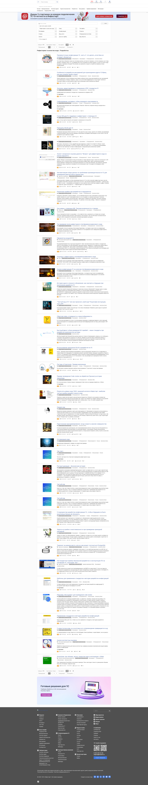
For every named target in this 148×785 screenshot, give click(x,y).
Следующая (62, 47)
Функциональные (43, 733)
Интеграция (42, 745)
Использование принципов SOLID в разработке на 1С (74, 347)
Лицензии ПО (61, 753)
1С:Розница (79, 739)
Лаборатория (43, 750)
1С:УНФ (78, 735)
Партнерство (61, 744)
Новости (41, 716)
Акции (59, 735)
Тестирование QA (81, 210)
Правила (96, 733)
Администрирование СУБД (88, 564)
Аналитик (79, 718)
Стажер (80, 103)
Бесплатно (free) (98, 58)
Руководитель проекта (82, 720)
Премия (41, 726)
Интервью (41, 722)
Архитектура (61, 728)
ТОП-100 (41, 724)
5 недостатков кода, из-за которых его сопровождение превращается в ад (82, 628)
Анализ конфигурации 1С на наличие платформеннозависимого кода (80, 269)
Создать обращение (100, 757)
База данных (42, 741)
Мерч (97, 723)
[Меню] (38, 2)
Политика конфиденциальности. (62, 772)
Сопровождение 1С (63, 733)
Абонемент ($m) (95, 103)
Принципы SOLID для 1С (65, 128)
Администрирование (44, 743)
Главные (41, 718)
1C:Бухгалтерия (95, 305)
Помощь (96, 735)
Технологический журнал (88, 176)
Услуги (59, 741)
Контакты (96, 739)
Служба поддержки (100, 743)
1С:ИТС (60, 737)
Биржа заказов (100, 719)
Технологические (62, 759)
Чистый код (61, 484)
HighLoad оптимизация (63, 176)
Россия (89, 117)
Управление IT (61, 726)
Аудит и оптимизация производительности (44, 760)
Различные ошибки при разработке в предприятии (74, 191)
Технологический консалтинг (46, 758)
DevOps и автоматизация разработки (66, 658)
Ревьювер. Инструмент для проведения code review (74, 595)
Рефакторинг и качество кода (65, 58)
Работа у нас (97, 737)
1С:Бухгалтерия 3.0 (92, 440)
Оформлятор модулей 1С (65, 238)
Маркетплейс (81, 727)
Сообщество (42, 747)
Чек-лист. (60, 451)
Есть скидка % (43, 39)
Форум (98, 721)
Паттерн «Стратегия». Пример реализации (71, 364)
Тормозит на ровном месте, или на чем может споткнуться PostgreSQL (81, 545)
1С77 (78, 749)
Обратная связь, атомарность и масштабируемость (74, 316)
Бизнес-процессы (62, 718)
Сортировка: (51, 44)
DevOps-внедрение (44, 756)
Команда (60, 724)
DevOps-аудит (43, 754)
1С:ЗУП (78, 741)
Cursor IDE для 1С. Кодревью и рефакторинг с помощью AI (77, 116)
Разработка (42, 739)
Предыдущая (41, 47)
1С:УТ (78, 737)
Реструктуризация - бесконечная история (71, 466)
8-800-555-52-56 (98, 753)
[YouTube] (106, 777)
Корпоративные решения (65, 750)
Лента (40, 720)
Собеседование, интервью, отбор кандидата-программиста (77, 101)
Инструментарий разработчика (65, 239)
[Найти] (109, 711)
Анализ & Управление (64, 715)
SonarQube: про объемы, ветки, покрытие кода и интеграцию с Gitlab (80, 656)
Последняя (70, 47)
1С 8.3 (80, 581)
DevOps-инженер (81, 722)
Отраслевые (61, 755)
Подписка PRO (43, 731)
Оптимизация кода (63, 439)
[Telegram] (95, 777)
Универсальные (81, 745)
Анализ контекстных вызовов (67, 640)
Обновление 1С (75, 58)
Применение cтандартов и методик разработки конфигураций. (78, 616)
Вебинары (60, 746)
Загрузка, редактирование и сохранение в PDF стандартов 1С (78, 88)
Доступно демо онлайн (45, 26)
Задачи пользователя (44, 737)
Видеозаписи (99, 717)
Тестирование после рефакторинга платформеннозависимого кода (79, 224)
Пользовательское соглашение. (45, 772)
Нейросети (61, 210)
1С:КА (78, 733)
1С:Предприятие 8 (90, 58)
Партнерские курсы (82, 724)
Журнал (41, 715)
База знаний (42, 729)
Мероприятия (100, 715)
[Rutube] (109, 777)
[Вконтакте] (98, 777)
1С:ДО (78, 743)
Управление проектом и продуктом (64, 721)
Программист (82, 58)
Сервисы (60, 739)
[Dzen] (103, 777)
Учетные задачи (43, 735)
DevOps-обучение (43, 752)
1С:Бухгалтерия (81, 729)
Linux (60, 258)
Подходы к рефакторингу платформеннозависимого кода (76, 256)
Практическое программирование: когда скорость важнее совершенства (81, 424)
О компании (97, 727)
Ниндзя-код (61, 407)
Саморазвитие (61, 730)
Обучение (80, 715)
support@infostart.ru (99, 754)
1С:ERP (78, 731)
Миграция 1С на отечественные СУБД (44, 764)
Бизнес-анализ (61, 716)
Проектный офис (82, 754)
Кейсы (59, 742)
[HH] (100, 777)
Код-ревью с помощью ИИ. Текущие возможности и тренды (77, 208)
